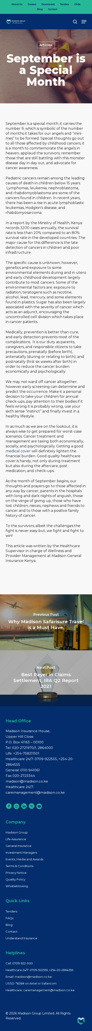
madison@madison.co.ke (27, 781)
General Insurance (18, 846)
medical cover (18, 451)
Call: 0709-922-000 (19, 963)
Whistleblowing (17, 886)
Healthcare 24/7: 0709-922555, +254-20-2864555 (39, 970)
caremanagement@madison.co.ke (35, 792)
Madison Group (17, 832)
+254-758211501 (26, 753)
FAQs (9, 918)
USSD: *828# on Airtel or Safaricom (31, 983)
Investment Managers (21, 852)
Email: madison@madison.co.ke (29, 976)
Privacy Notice (16, 872)
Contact (11, 931)
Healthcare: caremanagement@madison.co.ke (40, 990)
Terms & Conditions (19, 866)
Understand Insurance (21, 938)
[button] (84, 21)
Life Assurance (16, 839)
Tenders (11, 911)
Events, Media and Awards (24, 859)
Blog (9, 925)
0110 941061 (30, 770)
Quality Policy (15, 879)
